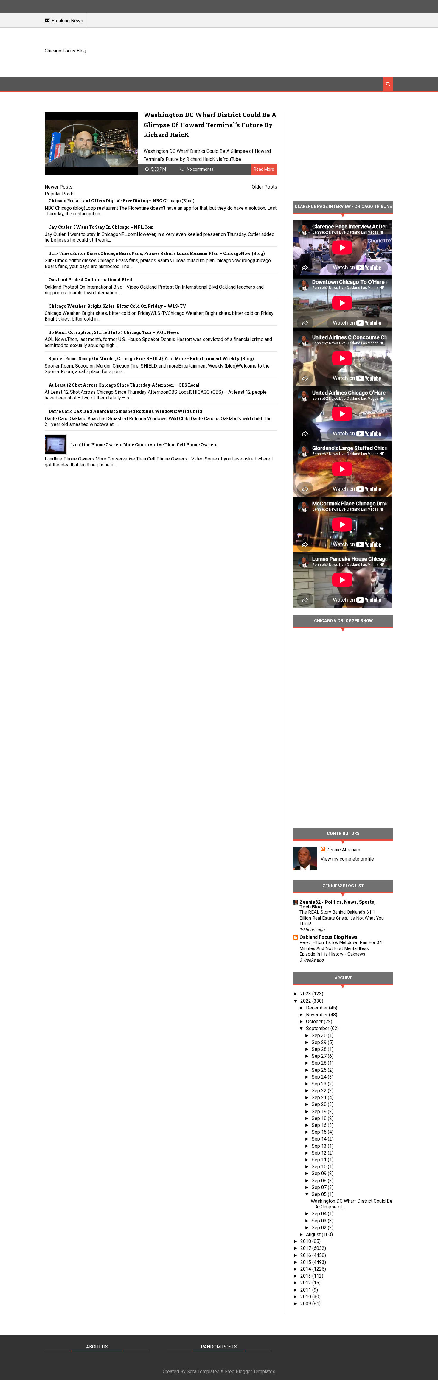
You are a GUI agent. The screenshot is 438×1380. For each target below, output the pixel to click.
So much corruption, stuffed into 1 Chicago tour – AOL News (114, 332)
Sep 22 (320, 1090)
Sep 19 (320, 1111)
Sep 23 (320, 1084)
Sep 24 (320, 1077)
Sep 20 (320, 1104)
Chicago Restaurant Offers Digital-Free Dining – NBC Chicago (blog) (122, 200)
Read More (264, 169)
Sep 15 (320, 1132)
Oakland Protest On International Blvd (90, 279)
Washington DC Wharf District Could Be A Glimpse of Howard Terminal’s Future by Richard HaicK (210, 125)
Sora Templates (203, 1371)
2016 (306, 1255)
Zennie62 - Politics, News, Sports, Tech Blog (337, 904)
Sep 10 (320, 1166)
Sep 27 (320, 1056)
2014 (306, 1269)
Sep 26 (320, 1063)
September (318, 1028)
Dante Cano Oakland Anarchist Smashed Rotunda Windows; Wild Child (125, 411)
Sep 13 (320, 1146)
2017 (306, 1248)
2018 (306, 1241)
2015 (306, 1262)
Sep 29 (320, 1042)
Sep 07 (320, 1187)
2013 (306, 1276)
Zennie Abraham (343, 849)
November (317, 1015)
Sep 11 (320, 1160)
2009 (306, 1303)
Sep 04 (320, 1213)
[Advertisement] (284, 51)
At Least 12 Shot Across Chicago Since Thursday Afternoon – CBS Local (124, 385)
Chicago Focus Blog (65, 51)
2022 (306, 1001)
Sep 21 (320, 1097)
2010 (306, 1297)
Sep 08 (320, 1180)
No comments (200, 169)
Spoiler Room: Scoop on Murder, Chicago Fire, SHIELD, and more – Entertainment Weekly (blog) (151, 358)
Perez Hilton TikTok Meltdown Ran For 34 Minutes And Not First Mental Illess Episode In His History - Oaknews (340, 948)
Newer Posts (58, 187)
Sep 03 (320, 1221)
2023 (306, 994)
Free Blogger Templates (250, 1371)
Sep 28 (320, 1049)
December (317, 1008)
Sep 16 (320, 1125)
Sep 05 (320, 1194)
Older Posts (264, 187)
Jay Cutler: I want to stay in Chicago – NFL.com (101, 227)
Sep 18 (320, 1118)
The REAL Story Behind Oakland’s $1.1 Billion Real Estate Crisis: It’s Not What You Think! (341, 918)
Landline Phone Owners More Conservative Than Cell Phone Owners (144, 444)
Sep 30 (320, 1035)
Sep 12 (320, 1153)
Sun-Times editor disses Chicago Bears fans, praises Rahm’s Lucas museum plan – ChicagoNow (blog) (157, 253)
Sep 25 (320, 1070)
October (315, 1021)
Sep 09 (320, 1173)
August (314, 1234)
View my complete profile (347, 859)
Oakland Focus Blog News (328, 937)
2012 (306, 1283)
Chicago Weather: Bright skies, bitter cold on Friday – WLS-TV (117, 306)
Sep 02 (320, 1227)
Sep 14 (320, 1139)
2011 (306, 1290)
